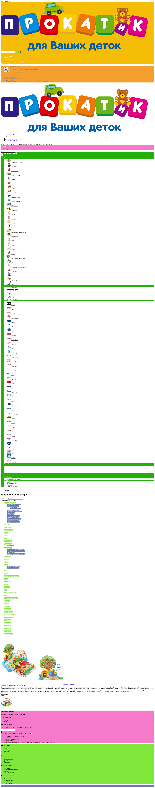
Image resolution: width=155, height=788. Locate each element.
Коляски (13, 227)
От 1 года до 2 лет (12, 290)
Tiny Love (14, 440)
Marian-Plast (14, 405)
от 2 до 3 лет (10, 292)
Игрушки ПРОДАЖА (17, 162)
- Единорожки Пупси (13, 510)
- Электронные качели (13, 568)
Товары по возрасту (9, 286)
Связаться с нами (8, 759)
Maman (13, 396)
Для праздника (15, 201)
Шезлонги (14, 280)
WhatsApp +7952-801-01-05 (11, 78)
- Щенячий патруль (15, 508)
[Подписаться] (1, 732)
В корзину (5, 694)
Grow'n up (14, 353)
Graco (13, 348)
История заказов (8, 780)
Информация (15, 66)
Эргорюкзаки (15, 284)
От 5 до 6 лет (10, 296)
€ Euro (6, 67)
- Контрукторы (11, 513)
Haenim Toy (14, 357)
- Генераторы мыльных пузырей (16, 551)
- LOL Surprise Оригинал (14, 504)
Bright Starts (14, 318)
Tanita (13, 436)
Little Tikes (14, 392)
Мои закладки (8, 781)
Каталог (6, 157)
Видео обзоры (8, 463)
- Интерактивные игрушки (14, 511)
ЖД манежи (14, 206)
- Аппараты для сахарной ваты (15, 549)
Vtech (13, 445)
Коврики (13, 223)
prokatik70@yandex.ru (10, 77)
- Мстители (13, 507)
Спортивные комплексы (18, 258)
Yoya (12, 449)
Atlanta (13, 309)
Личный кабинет (8, 779)
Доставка (6, 57)
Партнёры (6, 771)
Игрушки (14, 210)
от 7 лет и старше (12, 299)
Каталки (13, 219)
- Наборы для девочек (13, 517)
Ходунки (13, 276)
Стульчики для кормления (18, 267)
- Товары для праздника (13, 522)
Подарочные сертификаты (11, 769)
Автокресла (14, 166)
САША (13, 458)
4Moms (13, 305)
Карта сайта (7, 762)
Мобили (13, 241)
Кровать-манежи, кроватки (18, 232)
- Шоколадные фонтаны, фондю (16, 554)
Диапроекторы (15, 197)
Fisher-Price (14, 340)
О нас (5, 54)
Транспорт (14, 271)
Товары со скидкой (9, 772)
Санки (13, 254)
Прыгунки (14, 245)
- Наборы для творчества (14, 519)
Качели (13, 214)
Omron (13, 410)
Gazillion (13, 344)
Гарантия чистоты (9, 59)
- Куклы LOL (10, 514)
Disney (13, 331)
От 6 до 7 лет (10, 297)
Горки (13, 188)
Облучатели (14, 236)
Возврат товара (8, 760)
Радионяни (14, 249)
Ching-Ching (14, 327)
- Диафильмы (10, 545)
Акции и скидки (8, 474)
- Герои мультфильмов (13, 506)
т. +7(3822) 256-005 (9, 80)
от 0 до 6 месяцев (12, 287)
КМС (12, 453)
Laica (12, 388)
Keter (12, 383)
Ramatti (13, 418)
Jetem (12, 375)
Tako (12, 431)
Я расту (13, 462)
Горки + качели (15, 192)
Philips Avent (14, 414)
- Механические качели (13, 566)
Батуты (13, 179)
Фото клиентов (8, 477)
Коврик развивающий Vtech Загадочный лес (13, 685)
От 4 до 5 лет (10, 294)
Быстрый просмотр (68, 684)
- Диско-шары (11, 552)
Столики (13, 262)
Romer (13, 423)
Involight (13, 370)
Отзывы (6, 476)
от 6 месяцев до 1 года (13, 289)
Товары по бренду (9, 300)
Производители (8, 768)
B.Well (13, 313)
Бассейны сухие (15, 175)
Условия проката (8, 56)
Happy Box (14, 366)
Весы (12, 184)
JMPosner (14, 379)
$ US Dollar (7, 69)
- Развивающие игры (13, 520)
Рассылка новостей (9, 783)
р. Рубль (7, 71)
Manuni (13, 401)
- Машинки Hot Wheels (13, 516)
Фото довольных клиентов (14, 479)
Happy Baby (14, 361)
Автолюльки (14, 171)
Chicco (13, 322)
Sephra (13, 427)
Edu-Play (13, 335)
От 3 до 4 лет (10, 293)
